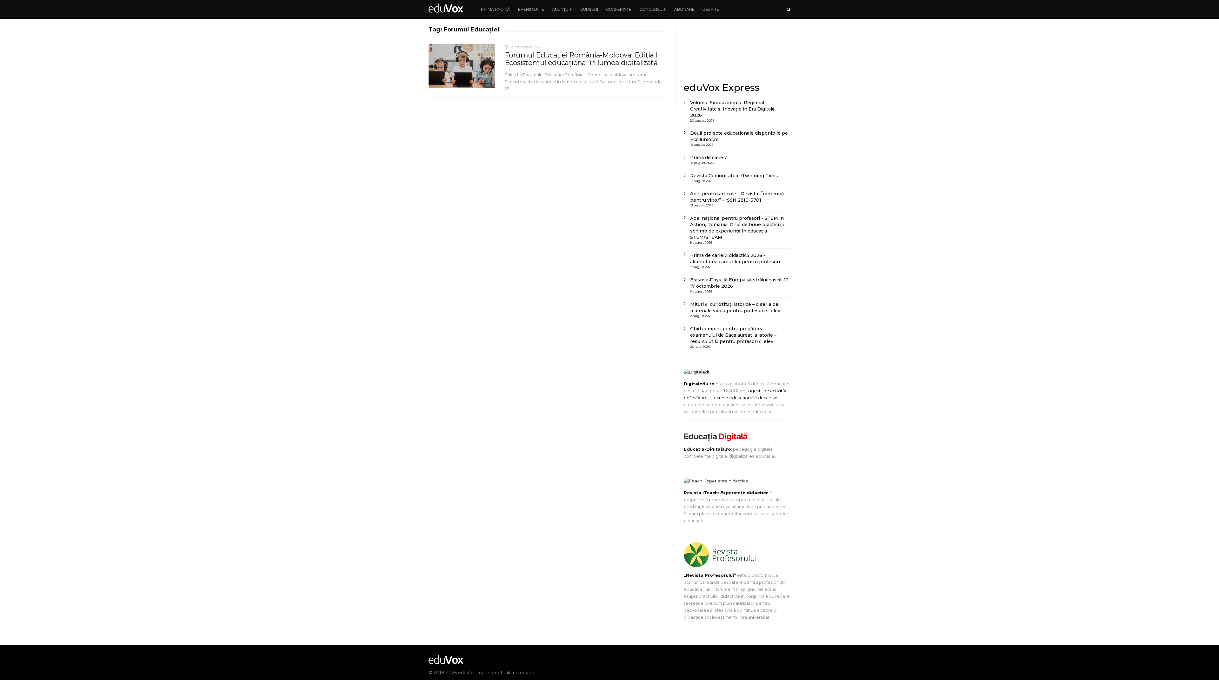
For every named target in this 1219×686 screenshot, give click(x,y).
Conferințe (618, 9)
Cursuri (589, 9)
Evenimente (531, 9)
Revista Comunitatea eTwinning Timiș (734, 175)
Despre (711, 9)
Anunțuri (562, 9)
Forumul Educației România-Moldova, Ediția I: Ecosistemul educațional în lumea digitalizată (582, 59)
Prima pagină (495, 9)
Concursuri (652, 9)
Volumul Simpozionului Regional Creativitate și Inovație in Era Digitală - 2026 (734, 109)
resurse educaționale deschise (744, 397)
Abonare (684, 9)
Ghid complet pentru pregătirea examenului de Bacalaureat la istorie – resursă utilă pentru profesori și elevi (733, 335)
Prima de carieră (709, 157)
